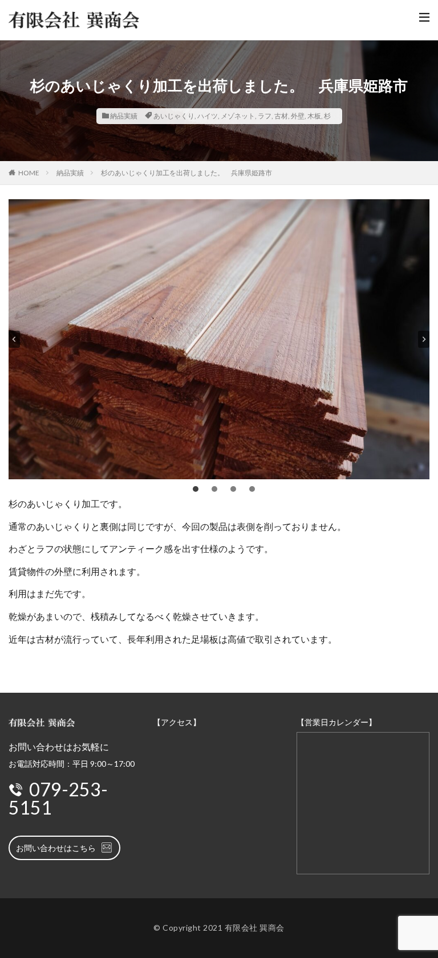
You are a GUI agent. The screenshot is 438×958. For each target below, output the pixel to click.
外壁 (298, 116)
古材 (281, 116)
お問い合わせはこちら (56, 848)
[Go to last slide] (14, 339)
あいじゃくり (173, 116)
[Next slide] (423, 339)
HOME (28, 172)
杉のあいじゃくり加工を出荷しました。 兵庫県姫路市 (186, 172)
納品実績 (123, 116)
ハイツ (207, 116)
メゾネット (238, 116)
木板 (314, 116)
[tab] (195, 489)
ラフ (264, 116)
